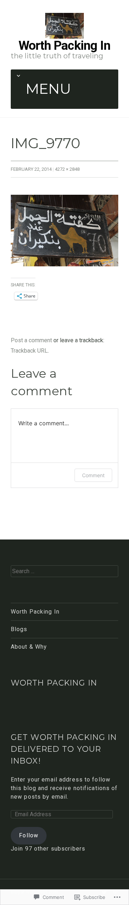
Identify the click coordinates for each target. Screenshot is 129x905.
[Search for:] (64, 570)
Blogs (19, 629)
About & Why (29, 646)
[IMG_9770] (64, 230)
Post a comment (31, 340)
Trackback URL (29, 350)
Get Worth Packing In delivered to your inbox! (64, 748)
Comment (93, 475)
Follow (28, 835)
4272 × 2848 (67, 169)
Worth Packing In (65, 45)
